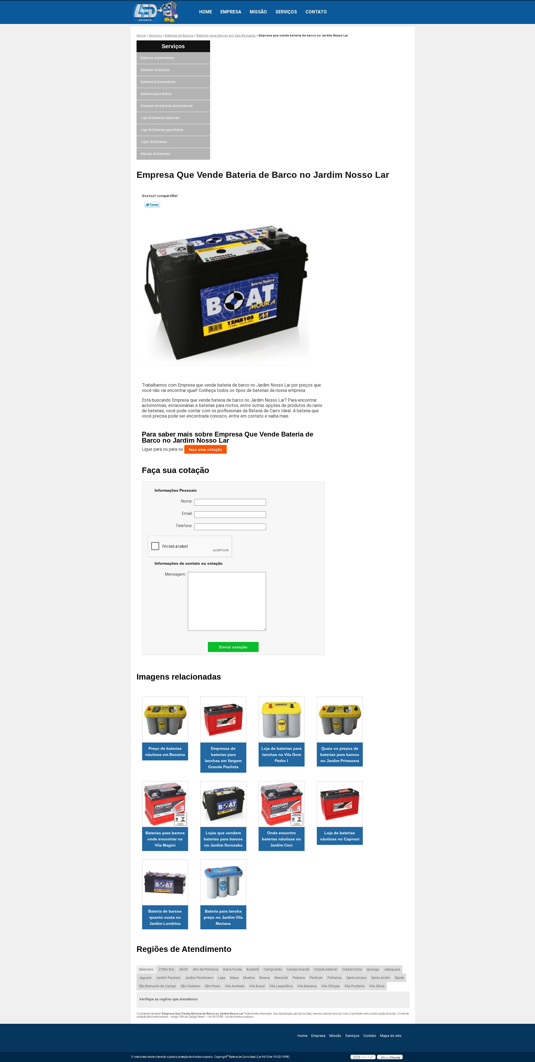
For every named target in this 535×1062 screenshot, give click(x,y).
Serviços (286, 11)
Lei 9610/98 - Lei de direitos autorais (231, 1016)
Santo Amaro (356, 978)
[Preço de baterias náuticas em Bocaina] (165, 720)
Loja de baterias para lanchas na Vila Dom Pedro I (281, 754)
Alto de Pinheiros (205, 969)
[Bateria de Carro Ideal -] (163, 12)
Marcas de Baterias (155, 154)
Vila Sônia (377, 986)
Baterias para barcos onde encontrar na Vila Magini (165, 839)
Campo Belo (273, 969)
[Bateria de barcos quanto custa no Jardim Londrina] (165, 882)
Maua (234, 978)
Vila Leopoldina (281, 986)
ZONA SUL (166, 969)
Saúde (399, 978)
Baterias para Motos (156, 94)
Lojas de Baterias (154, 142)
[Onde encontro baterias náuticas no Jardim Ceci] (282, 804)
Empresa (230, 11)
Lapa (221, 978)
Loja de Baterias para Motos (162, 130)
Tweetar (152, 204)
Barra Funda (232, 969)
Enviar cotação (233, 647)
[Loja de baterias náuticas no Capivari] (340, 804)
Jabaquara (392, 969)
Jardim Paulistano (199, 978)
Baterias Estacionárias (158, 82)
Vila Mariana (307, 986)
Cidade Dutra (352, 969)
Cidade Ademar (325, 969)
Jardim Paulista (168, 978)
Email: (188, 513)
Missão (258, 11)
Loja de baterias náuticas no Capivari (339, 836)
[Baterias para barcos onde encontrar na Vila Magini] (165, 804)
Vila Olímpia (330, 986)
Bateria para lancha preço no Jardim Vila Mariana (223, 917)
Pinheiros (334, 978)
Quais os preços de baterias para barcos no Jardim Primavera (339, 754)
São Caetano (190, 986)
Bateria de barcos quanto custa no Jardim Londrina (165, 917)
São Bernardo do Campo (157, 986)
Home (205, 11)
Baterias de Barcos (155, 70)
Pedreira (299, 978)
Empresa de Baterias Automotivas (167, 106)
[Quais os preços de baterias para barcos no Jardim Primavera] (340, 720)
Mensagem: (176, 574)
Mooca (264, 978)
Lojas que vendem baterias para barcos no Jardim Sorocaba (223, 839)
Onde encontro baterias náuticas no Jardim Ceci (281, 839)
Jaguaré (145, 978)
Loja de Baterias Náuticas (160, 118)
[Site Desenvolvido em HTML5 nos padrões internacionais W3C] (363, 1057)
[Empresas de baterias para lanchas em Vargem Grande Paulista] (223, 720)
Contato (316, 11)
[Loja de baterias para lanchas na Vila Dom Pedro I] (282, 720)
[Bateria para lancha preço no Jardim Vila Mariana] (223, 882)
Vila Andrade (234, 986)
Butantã (253, 969)
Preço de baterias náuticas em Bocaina (165, 751)
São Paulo (212, 986)
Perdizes (316, 978)
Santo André (380, 978)
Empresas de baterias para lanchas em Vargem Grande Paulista (223, 757)
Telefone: (185, 525)
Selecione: (146, 969)
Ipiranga (373, 969)
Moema (249, 978)
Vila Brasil (257, 986)
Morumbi (281, 978)
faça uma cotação (205, 449)
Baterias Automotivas (157, 58)
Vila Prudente (354, 986)
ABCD (183, 969)
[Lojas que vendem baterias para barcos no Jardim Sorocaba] (223, 804)
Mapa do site (390, 1036)
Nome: (187, 501)
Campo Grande (298, 969)
